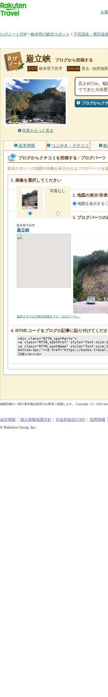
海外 (46, 22)
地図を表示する (91, 203)
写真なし (57, 190)
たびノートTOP (13, 34)
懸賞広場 (70, 22)
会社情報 (8, 419)
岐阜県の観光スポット (50, 34)
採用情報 (97, 419)
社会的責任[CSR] (70, 419)
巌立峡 (38, 58)
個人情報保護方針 (35, 419)
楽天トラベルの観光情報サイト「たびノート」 (48, 316)
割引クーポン (95, 22)
